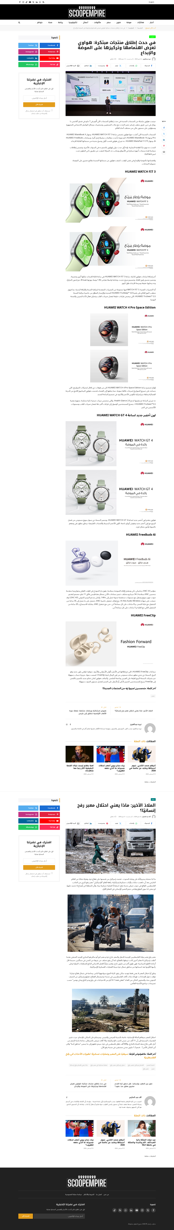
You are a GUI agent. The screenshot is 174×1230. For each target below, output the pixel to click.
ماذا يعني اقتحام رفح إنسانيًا (79, 1065)
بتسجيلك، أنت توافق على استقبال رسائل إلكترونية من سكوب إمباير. (38, 112)
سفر (109, 22)
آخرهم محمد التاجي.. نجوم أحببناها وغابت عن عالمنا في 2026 (142, 768)
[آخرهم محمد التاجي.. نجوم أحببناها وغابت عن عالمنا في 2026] (142, 754)
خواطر (39, 22)
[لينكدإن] (164, 139)
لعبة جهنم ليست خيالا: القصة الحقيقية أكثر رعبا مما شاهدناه (80, 768)
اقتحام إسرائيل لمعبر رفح (136, 1065)
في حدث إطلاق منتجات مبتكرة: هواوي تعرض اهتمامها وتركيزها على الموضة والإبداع (88, 1085)
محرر (153, 696)
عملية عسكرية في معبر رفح (99, 1065)
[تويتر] (164, 133)
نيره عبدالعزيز (147, 59)
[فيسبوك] (164, 127)
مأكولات (97, 22)
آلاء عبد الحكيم (146, 816)
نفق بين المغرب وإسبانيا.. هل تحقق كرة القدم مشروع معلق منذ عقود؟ (133, 1085)
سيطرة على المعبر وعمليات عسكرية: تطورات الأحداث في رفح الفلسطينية (111, 1055)
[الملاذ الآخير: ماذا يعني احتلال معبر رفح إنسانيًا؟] (111, 851)
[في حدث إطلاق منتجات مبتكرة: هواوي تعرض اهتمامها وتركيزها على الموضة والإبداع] (111, 93)
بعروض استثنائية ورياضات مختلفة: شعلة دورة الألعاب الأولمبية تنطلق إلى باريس (87, 712)
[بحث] (19, 22)
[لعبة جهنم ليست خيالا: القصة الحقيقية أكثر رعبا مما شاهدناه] (80, 754)
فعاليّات (140, 22)
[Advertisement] (39, 139)
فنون (118, 22)
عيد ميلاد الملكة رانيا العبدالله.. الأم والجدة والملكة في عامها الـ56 (142, 1142)
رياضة (60, 22)
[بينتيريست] (164, 145)
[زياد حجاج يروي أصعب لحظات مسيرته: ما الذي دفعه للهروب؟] (111, 754)
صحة (50, 22)
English (151, 2)
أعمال (85, 22)
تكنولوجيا (73, 22)
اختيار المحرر (150, 1065)
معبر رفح (146, 1068)
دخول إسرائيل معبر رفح (117, 1065)
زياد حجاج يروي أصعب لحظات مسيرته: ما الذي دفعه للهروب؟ (112, 768)
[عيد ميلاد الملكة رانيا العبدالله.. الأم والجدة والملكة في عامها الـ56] (142, 1128)
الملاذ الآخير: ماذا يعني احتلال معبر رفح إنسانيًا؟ (134, 710)
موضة (128, 22)
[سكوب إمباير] (87, 12)
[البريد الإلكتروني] (164, 151)
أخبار (152, 22)
